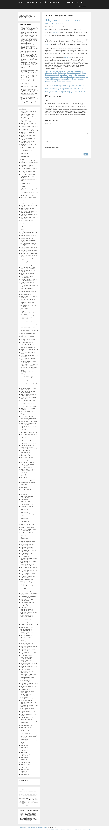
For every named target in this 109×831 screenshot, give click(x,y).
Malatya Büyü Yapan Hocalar (27, 565)
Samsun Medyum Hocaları (27, 523)
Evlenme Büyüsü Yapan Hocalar (28, 436)
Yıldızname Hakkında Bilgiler (27, 496)
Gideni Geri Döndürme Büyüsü (27, 464)
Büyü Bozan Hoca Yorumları (27, 202)
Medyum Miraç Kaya (25, 774)
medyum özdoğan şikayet (55, 89)
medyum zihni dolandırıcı (70, 92)
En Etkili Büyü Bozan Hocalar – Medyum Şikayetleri (28, 142)
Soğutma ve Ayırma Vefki (26, 480)
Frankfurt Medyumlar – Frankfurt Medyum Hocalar (28, 554)
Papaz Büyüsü (24, 487)
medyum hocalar (55, 32)
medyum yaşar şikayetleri (76, 91)
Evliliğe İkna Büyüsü (25, 501)
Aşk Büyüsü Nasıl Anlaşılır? (27, 416)
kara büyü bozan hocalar (24, 803)
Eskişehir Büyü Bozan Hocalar (27, 605)
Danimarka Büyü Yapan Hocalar (28, 717)
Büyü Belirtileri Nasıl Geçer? (27, 489)
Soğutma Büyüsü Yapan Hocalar (28, 147)
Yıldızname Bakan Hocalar (27, 504)
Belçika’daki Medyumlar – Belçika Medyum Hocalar (28, 650)
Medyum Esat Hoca (25, 762)
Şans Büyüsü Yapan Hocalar (27, 447)
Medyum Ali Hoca (25, 767)
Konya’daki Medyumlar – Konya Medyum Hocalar (28, 542)
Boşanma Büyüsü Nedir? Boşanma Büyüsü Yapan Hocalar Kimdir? (29, 280)
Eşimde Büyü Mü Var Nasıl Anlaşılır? (29, 367)
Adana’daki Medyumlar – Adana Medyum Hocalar (28, 586)
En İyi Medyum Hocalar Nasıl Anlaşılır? (29, 188)
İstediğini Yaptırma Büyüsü (27, 231)
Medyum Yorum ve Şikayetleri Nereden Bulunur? (27, 209)
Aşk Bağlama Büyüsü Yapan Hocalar (29, 454)
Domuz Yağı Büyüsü (25, 474)
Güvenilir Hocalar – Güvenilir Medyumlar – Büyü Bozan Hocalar (50, 2)
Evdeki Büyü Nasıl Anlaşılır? (27, 414)
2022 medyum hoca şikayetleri (31, 801)
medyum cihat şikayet (80, 85)
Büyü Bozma (28, 35)
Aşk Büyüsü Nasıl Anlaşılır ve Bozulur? (29, 197)
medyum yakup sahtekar (64, 91)
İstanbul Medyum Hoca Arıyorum (28, 540)
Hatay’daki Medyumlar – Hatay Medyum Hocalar (28, 525)
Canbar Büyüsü (24, 492)
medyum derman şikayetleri (51, 86)
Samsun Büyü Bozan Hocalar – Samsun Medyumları (28, 692)
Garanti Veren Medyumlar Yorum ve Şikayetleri (29, 28)
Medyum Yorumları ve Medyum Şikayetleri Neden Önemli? (28, 470)
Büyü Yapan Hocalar (25, 450)
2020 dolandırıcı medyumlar (24, 799)
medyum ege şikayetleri (63, 88)
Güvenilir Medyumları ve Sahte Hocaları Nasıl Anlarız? (28, 392)
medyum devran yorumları (64, 86)
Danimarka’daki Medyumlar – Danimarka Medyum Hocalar (27, 610)
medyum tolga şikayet (26, 805)
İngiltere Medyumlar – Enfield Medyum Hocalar (27, 537)
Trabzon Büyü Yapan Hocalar (27, 669)
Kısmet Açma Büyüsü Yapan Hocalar (29, 448)
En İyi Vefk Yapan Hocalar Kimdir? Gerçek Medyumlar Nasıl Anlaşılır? (28, 268)
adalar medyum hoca (32, 796)
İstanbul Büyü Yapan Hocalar (27, 527)
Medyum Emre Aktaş (25, 764)
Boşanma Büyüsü (25, 386)
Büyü (46, 29)
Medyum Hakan (24, 750)
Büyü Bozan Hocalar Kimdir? (27, 344)
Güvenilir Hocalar (84, 7)
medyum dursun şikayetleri (51, 88)
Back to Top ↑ (87, 829)
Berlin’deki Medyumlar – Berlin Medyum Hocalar (27, 545)
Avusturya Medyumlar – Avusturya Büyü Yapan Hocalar (28, 530)
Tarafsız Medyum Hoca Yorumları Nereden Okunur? (28, 362)
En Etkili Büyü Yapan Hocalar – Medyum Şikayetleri (28, 166)
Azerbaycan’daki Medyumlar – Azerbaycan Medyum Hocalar (27, 630)
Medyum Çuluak (24, 773)
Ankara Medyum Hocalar (26, 556)
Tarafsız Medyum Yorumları (27, 290)
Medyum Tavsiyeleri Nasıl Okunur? (28, 459)
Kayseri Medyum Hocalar (26, 689)
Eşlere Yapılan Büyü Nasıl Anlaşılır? (28, 418)
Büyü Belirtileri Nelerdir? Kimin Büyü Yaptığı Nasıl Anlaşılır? (29, 233)
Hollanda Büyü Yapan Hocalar (27, 604)
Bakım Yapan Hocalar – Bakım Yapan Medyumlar (29, 80)
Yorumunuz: (48, 123)
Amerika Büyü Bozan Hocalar (27, 708)
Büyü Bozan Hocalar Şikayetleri (28, 174)
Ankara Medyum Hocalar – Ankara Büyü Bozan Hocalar (28, 597)
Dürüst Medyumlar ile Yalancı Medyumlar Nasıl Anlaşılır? (27, 404)
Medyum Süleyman (25, 754)
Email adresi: (48, 141)
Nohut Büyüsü (24, 472)
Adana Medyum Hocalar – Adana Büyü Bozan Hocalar (28, 715)
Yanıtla (46, 115)
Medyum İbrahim (24, 724)
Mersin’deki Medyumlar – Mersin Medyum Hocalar (28, 517)
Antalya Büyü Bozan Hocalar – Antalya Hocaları (28, 696)
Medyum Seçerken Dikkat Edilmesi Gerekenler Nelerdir (29, 441)
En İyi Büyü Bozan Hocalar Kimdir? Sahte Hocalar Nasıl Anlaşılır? (29, 384)
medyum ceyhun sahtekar (68, 85)
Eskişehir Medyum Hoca (26, 662)
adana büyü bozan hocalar (24, 802)
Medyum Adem (24, 752)
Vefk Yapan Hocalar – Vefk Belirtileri (29, 253)
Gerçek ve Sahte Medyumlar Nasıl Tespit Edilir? (27, 37)
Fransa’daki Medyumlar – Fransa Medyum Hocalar (28, 577)
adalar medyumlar (34, 802)
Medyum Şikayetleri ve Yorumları (28, 443)
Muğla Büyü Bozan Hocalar (27, 633)
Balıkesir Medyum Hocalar (27, 694)
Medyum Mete (24, 759)
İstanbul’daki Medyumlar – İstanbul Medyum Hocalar (29, 559)
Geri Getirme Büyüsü (25, 503)
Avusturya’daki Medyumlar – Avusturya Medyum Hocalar (27, 616)
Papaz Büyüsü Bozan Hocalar (27, 114)
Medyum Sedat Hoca (25, 761)
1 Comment (67, 26)
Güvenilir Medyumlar (60, 829)
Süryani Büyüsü (24, 499)
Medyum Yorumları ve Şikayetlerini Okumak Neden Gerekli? (28, 395)
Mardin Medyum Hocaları (26, 681)
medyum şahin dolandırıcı (80, 89)
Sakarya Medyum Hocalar (27, 700)
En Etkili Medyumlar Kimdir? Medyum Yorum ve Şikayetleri (29, 183)
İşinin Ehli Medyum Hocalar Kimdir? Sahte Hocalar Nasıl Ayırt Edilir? (29, 212)
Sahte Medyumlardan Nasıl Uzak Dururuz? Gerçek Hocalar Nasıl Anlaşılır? (28, 244)
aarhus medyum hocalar (23, 791)
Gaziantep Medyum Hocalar (27, 627)
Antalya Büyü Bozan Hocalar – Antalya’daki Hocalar (28, 732)
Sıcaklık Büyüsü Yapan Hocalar (28, 482)
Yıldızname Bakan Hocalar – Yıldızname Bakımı (27, 277)
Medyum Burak (24, 747)
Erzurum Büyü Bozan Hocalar (27, 564)
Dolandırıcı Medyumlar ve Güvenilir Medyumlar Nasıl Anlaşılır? (29, 316)
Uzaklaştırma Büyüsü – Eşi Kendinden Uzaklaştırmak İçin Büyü (29, 149)
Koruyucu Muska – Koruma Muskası (29, 432)
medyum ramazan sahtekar (67, 89)
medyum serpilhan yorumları (51, 91)
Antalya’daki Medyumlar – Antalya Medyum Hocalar (28, 562)
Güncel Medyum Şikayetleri (27, 402)
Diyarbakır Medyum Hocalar (27, 710)
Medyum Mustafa (25, 744)
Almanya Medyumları (25, 581)
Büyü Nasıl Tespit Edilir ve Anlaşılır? (29, 406)
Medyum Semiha (24, 766)
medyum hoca (67, 57)
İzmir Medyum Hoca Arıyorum (27, 506)
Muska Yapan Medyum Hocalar (28, 479)
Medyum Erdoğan (25, 755)
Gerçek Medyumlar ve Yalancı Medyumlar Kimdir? (27, 378)
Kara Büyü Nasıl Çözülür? (26, 420)
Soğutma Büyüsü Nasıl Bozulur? (28, 347)
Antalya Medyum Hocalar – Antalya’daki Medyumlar (27, 679)
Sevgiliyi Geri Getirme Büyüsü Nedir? (29, 160)
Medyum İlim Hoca (25, 757)
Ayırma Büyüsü (24, 494)
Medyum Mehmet (25, 771)
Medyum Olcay (24, 749)
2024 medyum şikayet (33, 798)
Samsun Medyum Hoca (26, 660)
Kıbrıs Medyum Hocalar (26, 637)
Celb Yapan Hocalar (25, 455)
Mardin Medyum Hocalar (26, 719)
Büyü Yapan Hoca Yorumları (27, 342)
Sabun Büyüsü (24, 477)
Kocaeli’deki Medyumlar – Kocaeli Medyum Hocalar (28, 509)
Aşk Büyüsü (23, 475)
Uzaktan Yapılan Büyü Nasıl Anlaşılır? (29, 265)
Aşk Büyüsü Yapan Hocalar (27, 220)
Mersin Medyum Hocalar (26, 635)
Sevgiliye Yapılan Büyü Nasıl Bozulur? (29, 421)
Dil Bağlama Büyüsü (25, 452)
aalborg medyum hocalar (31, 794)
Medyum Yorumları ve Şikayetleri (28, 431)
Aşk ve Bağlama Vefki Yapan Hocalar (29, 413)
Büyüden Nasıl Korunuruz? (27, 467)
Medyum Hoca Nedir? (26, 121)
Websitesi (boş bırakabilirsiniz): (52, 147)
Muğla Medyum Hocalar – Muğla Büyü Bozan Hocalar (28, 675)
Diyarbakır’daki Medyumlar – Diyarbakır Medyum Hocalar (27, 520)
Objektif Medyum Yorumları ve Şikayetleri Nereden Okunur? (28, 375)
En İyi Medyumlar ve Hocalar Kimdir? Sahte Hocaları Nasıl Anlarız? (29, 331)
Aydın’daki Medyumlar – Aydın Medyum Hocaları (27, 672)
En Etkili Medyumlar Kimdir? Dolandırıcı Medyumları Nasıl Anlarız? (29, 130)
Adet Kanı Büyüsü (25, 497)
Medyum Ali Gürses (27, 85)
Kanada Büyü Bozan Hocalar (27, 677)
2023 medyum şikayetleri (30, 795)
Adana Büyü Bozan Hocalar (27, 607)
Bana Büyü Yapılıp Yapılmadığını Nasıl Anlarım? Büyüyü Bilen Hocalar (29, 365)
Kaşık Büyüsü (24, 491)
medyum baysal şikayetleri (55, 85)
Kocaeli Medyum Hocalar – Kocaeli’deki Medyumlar (27, 658)
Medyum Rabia (24, 739)
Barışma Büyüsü (24, 308)
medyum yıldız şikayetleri (58, 92)
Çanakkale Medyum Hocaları (27, 632)
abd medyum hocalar (24, 798)
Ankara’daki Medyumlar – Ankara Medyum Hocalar (28, 574)
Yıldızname (23, 429)
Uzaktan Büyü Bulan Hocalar (27, 195)
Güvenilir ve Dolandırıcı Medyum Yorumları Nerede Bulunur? (28, 322)
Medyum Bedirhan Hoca (26, 727)
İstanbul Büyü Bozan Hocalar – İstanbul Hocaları (28, 620)
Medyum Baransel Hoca (26, 725)
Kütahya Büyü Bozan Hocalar (27, 622)
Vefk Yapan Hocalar (25, 486)
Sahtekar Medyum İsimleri (26, 294)
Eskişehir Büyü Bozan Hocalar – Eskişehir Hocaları (28, 729)
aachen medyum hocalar (32, 791)
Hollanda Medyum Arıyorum (27, 602)
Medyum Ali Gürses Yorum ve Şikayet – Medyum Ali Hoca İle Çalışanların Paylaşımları (29, 736)
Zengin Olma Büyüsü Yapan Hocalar (29, 434)
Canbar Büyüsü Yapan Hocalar (28, 411)
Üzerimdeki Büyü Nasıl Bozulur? (28, 261)
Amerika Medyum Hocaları (27, 655)
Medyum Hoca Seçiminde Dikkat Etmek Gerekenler (28, 424)
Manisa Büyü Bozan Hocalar (27, 698)
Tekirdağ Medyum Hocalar (27, 642)
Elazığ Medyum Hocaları (26, 618)
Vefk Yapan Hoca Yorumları (27, 238)
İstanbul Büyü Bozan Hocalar (27, 532)
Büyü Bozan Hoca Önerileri (27, 288)
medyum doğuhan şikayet (77, 86)
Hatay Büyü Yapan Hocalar (27, 579)
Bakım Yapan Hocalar (25, 460)
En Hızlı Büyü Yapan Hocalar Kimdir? (29, 203)
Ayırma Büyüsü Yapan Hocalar (28, 462)
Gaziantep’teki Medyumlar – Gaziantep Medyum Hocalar (27, 548)
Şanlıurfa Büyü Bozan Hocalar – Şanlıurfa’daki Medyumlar (28, 644)
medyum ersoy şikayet (75, 88)
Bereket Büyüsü (24, 466)
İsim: (46, 135)
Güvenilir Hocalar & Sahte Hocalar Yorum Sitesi (28, 53)
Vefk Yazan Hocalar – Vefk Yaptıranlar (29, 346)
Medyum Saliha (24, 745)
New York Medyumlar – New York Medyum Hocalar (28, 551)
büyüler (47, 44)
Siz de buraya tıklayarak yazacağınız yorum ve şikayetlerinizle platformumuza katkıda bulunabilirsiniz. (28, 16)
